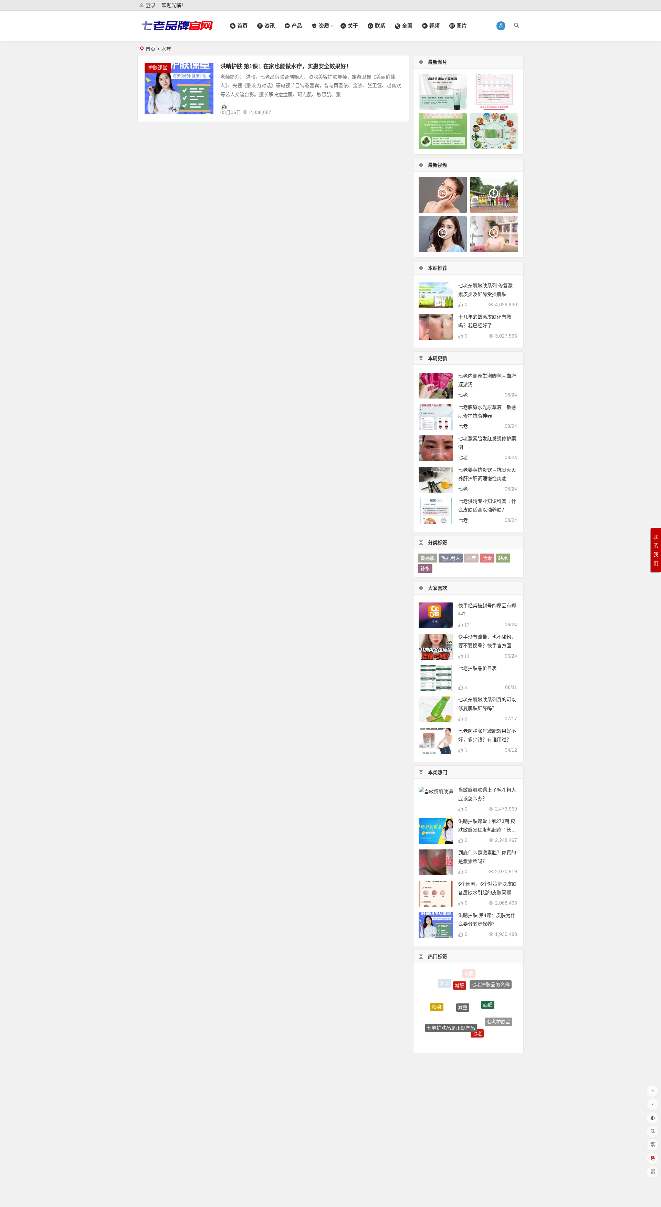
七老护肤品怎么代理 (486, 1035)
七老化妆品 (462, 1035)
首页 (150, 49)
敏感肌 (427, 558)
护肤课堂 (157, 67)
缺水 (503, 558)
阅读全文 (395, 109)
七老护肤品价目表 (477, 668)
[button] (501, 25)
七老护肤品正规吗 (440, 1027)
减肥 (459, 975)
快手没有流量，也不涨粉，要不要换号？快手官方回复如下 (487, 645)
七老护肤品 (498, 1012)
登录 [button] (151, 5)
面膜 (488, 988)
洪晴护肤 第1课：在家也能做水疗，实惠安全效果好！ (286, 66)
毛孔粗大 (450, 558)
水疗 (471, 558)
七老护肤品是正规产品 (451, 1010)
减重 (463, 986)
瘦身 (437, 999)
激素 (487, 558)
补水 (425, 568)
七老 (463, 395)
